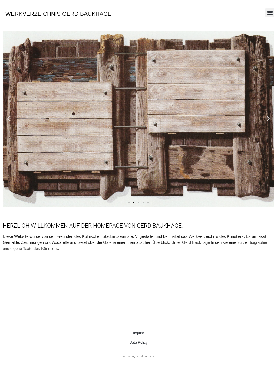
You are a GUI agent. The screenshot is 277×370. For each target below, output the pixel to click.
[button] (269, 12)
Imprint (138, 333)
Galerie (109, 242)
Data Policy (139, 342)
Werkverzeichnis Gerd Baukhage (58, 14)
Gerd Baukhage (196, 242)
